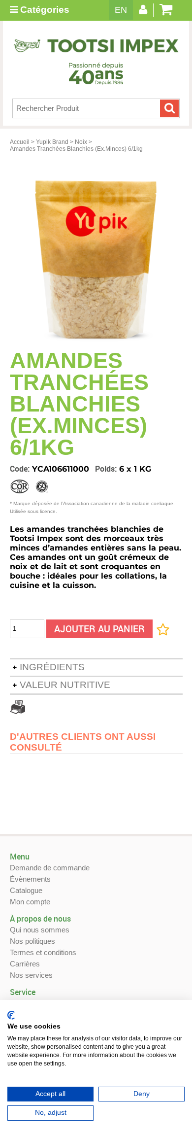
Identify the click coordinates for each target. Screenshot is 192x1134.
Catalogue (26, 890)
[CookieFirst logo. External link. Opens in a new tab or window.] (11, 1015)
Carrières (25, 964)
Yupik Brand (52, 141)
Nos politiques (32, 941)
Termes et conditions (43, 952)
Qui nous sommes (39, 930)
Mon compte (30, 901)
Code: (21, 468)
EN (121, 10)
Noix (81, 141)
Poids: (107, 468)
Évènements (30, 879)
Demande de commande (50, 867)
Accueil (20, 141)
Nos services (31, 975)
